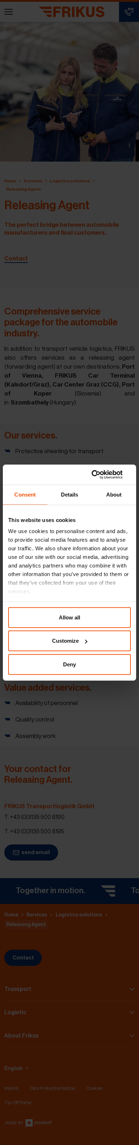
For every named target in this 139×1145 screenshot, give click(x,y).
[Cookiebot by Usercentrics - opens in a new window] (100, 474)
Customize (65, 641)
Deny (69, 664)
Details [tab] (69, 494)
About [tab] (114, 494)
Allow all (69, 617)
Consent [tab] (25, 494)
